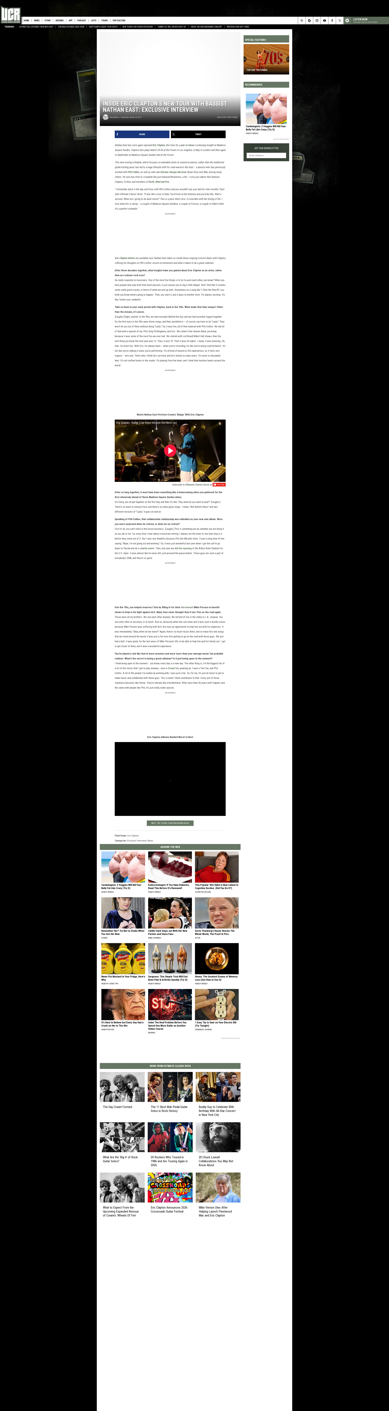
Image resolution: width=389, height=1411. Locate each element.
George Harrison (177, 172)
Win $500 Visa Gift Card (238, 27)
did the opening (183, 548)
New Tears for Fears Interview (137, 27)
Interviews (142, 840)
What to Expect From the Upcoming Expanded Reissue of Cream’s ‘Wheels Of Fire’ (121, 1211)
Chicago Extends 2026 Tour (71, 27)
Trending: (10, 27)
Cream (171, 668)
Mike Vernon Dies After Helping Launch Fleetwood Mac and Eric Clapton (215, 1211)
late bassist (187, 607)
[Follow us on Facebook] (332, 20)
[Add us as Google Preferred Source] (309, 20)
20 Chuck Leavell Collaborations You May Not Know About (216, 1161)
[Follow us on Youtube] (324, 20)
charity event (147, 548)
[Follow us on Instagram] (317, 20)
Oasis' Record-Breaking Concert (206, 27)
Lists (93, 20)
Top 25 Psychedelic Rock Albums (266, 70)
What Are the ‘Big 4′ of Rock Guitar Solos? (120, 1159)
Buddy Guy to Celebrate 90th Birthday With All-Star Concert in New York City (217, 1111)
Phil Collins (133, 172)
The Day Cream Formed (117, 1107)
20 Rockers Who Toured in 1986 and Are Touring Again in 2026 (169, 1161)
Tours (104, 20)
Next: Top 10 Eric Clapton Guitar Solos (170, 823)
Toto (205, 172)
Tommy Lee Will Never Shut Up (171, 27)
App (70, 20)
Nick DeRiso (114, 117)
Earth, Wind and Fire (159, 181)
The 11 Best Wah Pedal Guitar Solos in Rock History (169, 1109)
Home (26, 20)
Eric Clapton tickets (125, 258)
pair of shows (187, 145)
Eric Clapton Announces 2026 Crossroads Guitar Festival (169, 1209)
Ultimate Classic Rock (197, 484)
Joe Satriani (162, 172)
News (37, 20)
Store (48, 20)
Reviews (60, 20)
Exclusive (131, 840)
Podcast (81, 20)
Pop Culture (119, 20)
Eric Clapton (158, 145)
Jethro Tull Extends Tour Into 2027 (36, 27)
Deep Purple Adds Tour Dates (103, 27)
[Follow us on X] (339, 20)
